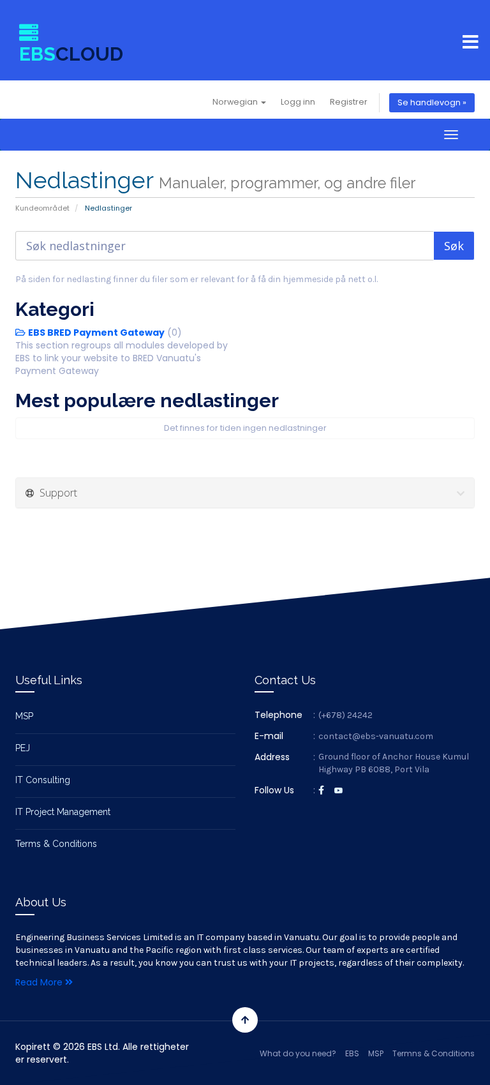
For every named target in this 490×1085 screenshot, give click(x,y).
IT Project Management (62, 812)
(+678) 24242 (345, 715)
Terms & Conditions (56, 844)
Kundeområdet (42, 208)
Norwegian (236, 101)
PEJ (22, 748)
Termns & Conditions (433, 1053)
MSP (24, 716)
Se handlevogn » (431, 102)
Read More (40, 982)
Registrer (349, 101)
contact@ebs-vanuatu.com (375, 736)
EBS (352, 1053)
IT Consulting (42, 780)
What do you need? (298, 1053)
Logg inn (298, 101)
